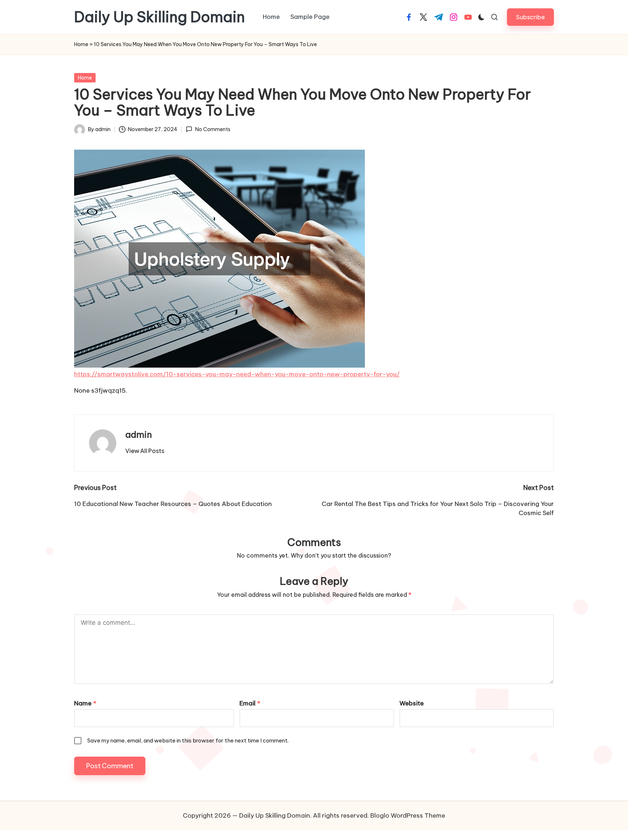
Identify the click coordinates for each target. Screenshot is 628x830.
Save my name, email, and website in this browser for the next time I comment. (188, 740)
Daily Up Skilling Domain (159, 17)
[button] (530, 16)
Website (411, 703)
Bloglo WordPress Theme (407, 815)
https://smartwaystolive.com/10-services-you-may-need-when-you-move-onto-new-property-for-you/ (237, 374)
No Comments (212, 129)
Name (85, 703)
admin (138, 434)
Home (81, 44)
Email (249, 703)
